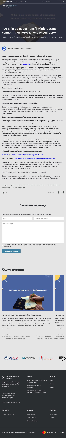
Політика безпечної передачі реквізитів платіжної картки (8, 396)
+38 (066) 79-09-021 (7, 1)
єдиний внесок (15, 185)
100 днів (5, 185)
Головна (4, 37)
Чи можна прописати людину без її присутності (22, 315)
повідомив (26, 64)
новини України (40, 185)
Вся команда (53, 414)
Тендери (52, 387)
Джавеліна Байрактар (16, 48)
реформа (22, 188)
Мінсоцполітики (28, 185)
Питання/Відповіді (32, 421)
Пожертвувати (31, 414)
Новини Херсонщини (54, 185)
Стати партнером (31, 417)
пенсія (15, 188)
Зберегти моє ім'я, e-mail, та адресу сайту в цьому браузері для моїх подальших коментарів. (30, 245)
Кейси (51, 380)
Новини (11, 37)
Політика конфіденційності (11, 402)
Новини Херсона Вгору (8, 414)
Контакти (52, 417)
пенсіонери (6, 188)
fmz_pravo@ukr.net (21, 1)
